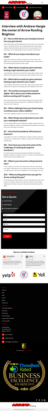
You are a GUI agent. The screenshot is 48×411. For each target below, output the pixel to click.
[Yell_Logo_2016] (39, 273)
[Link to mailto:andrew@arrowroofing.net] (27, 7)
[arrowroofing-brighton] (37, 10)
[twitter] (39, 400)
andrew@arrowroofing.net (35, 7)
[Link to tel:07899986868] (14, 7)
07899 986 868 (20, 7)
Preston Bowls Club (28, 350)
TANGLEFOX (32, 409)
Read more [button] (28, 267)
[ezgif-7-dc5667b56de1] (24, 10)
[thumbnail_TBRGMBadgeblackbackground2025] (24, 352)
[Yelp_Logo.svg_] (8, 272)
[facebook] (36, 400)
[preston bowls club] (24, 343)
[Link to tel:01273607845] (3, 7)
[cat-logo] (24, 270)
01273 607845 (8, 7)
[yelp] (42, 400)
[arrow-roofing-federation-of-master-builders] (6, 11)
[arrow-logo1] (20, 1)
